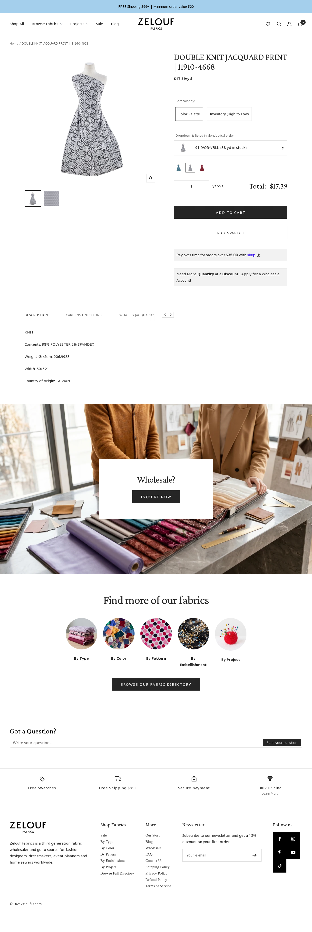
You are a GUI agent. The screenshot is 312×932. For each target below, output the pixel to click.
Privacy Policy (156, 873)
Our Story (153, 835)
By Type (106, 842)
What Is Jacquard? (136, 315)
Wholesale (153, 848)
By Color (107, 848)
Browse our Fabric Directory (155, 684)
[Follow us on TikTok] (279, 866)
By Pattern (108, 854)
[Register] (255, 855)
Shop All (17, 23)
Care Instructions (84, 315)
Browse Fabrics (45, 23)
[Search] (279, 24)
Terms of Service (158, 886)
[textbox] (136, 742)
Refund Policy (156, 880)
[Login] (289, 24)
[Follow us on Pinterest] (279, 852)
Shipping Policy (158, 867)
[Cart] (299, 24)
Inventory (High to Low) (229, 114)
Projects (77, 23)
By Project (108, 867)
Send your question (282, 742)
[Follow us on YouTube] (293, 852)
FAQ (149, 854)
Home (14, 43)
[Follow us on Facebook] (279, 839)
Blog (115, 23)
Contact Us (154, 861)
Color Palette (189, 114)
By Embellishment (114, 861)
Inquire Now (156, 496)
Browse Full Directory (117, 873)
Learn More (270, 793)
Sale (99, 23)
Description (36, 315)
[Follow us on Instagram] (293, 839)
